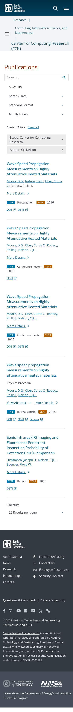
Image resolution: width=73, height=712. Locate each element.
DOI (9, 209)
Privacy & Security (52, 600)
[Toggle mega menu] (67, 8)
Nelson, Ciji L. (34, 181)
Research (20, 20)
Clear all (33, 127)
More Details (16, 193)
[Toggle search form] (55, 8)
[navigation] (36, 512)
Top (62, 708)
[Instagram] (12, 611)
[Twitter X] (42, 611)
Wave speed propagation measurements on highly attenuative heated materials (32, 370)
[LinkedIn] (34, 611)
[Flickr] (27, 611)
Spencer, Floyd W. (19, 464)
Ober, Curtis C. (35, 245)
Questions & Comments (20, 600)
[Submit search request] (64, 77)
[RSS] (49, 611)
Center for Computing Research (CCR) (40, 46)
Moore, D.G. (15, 181)
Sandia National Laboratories (21, 633)
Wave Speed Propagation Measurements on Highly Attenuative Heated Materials (32, 168)
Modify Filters (23, 114)
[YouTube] (19, 611)
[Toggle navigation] (7, 34)
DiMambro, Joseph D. (22, 460)
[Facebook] (4, 611)
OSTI (21, 209)
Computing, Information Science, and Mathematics (41, 30)
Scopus (34, 419)
